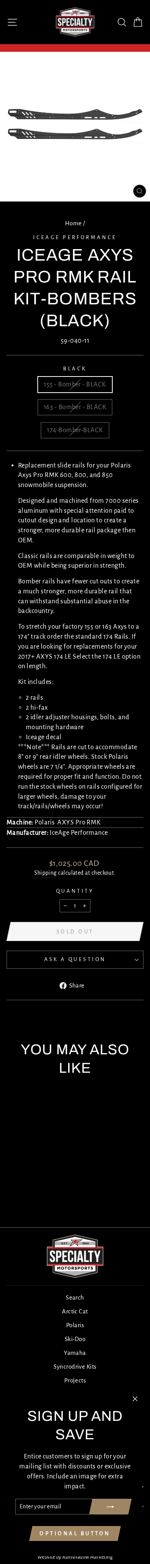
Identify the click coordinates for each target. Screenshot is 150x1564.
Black (75, 369)
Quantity (75, 891)
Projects (75, 1380)
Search (75, 1297)
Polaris (75, 1325)
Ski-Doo (75, 1339)
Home (73, 223)
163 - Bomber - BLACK (75, 407)
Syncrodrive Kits (74, 1366)
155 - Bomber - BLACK (75, 384)
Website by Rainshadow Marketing (75, 1557)
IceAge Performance (75, 237)
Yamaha (75, 1352)
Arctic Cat (75, 1311)
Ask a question (75, 959)
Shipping (45, 873)
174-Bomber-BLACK (75, 430)
